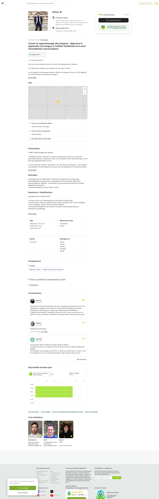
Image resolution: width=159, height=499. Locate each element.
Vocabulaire (34, 285)
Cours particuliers (33, 412)
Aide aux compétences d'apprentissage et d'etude (47, 279)
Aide (37, 477)
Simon (55, 12)
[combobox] (49, 3)
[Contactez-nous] (156, 3)
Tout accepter (23, 488)
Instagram (43, 495)
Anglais (32, 265)
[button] (128, 14)
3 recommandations (109, 14)
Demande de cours (41, 475)
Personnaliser (23, 492)
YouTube (56, 495)
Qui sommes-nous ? (55, 473)
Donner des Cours (146, 3)
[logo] (15, 3)
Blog (51, 471)
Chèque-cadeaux (54, 482)
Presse (38, 479)
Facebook (42, 491)
